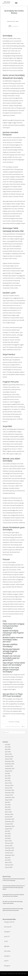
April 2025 (8, 780)
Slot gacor (7, 966)
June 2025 (8, 776)
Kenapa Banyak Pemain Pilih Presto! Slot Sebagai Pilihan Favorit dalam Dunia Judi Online (13, 909)
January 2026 (8, 759)
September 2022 (9, 855)
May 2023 (7, 836)
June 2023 (8, 833)
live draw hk (7, 927)
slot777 (6, 961)
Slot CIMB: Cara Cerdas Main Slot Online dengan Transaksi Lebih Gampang (13, 902)
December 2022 (9, 848)
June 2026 (8, 747)
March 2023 (8, 841)
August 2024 (8, 800)
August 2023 (8, 829)
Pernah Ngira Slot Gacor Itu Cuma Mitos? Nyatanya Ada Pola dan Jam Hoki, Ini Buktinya (13, 895)
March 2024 (8, 812)
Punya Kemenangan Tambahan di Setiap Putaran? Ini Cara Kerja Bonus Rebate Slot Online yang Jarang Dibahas (14, 887)
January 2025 (8, 788)
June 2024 (8, 804)
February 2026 (9, 756)
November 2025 (9, 764)
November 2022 (9, 850)
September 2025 (9, 768)
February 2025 (9, 785)
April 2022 (8, 860)
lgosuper (6, 946)
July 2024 (7, 802)
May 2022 (7, 857)
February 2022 (9, 865)
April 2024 (8, 809)
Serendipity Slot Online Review (14, 11)
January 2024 (8, 817)
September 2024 (9, 797)
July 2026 (7, 744)
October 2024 (9, 795)
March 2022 (8, 862)
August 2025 (8, 771)
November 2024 (9, 792)
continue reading (14, 721)
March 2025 (8, 783)
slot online (7, 951)
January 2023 (8, 845)
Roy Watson (15, 26)
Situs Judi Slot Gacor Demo (13, 726)
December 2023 (9, 819)
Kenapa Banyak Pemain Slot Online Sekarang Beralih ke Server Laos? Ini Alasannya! (14, 879)
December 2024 (9, 790)
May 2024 (7, 807)
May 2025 (7, 778)
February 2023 (9, 843)
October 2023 (9, 824)
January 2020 (8, 867)
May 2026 (7, 749)
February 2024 (9, 814)
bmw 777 (6, 936)
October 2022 (9, 853)
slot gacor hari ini (9, 922)
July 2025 (7, 773)
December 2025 (9, 761)
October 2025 (9, 766)
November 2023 (9, 821)
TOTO (6, 941)
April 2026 (8, 752)
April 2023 (8, 838)
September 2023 (9, 826)
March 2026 (8, 754)
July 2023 (7, 831)
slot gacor (7, 931)
